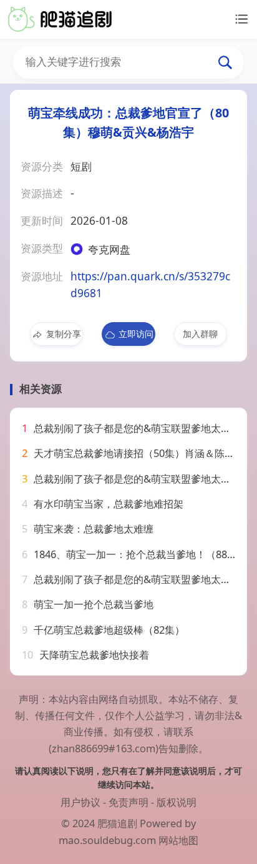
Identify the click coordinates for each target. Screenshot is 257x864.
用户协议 (80, 802)
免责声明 (128, 802)
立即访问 (136, 334)
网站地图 (178, 840)
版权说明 (176, 802)
